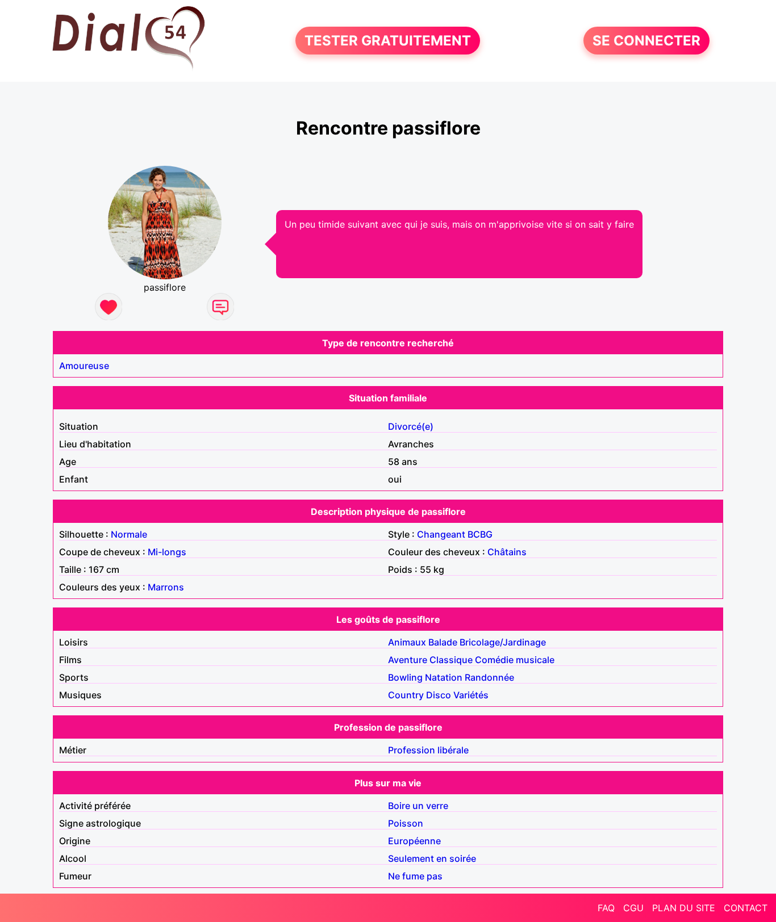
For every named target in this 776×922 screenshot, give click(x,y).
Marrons (166, 587)
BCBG (480, 534)
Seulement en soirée (432, 858)
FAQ (606, 907)
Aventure (407, 659)
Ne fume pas (415, 876)
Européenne (414, 840)
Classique (451, 659)
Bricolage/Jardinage (503, 642)
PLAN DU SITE (683, 907)
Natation (443, 677)
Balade (442, 642)
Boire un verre (418, 805)
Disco (438, 695)
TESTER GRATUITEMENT (387, 40)
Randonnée (489, 677)
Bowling (405, 677)
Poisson (405, 823)
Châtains (507, 552)
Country (406, 695)
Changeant (441, 534)
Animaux (407, 642)
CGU (633, 907)
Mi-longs (167, 552)
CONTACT (745, 907)
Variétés (471, 695)
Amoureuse (84, 365)
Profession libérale (428, 750)
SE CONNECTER (646, 40)
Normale (129, 534)
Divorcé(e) (410, 426)
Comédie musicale (514, 659)
